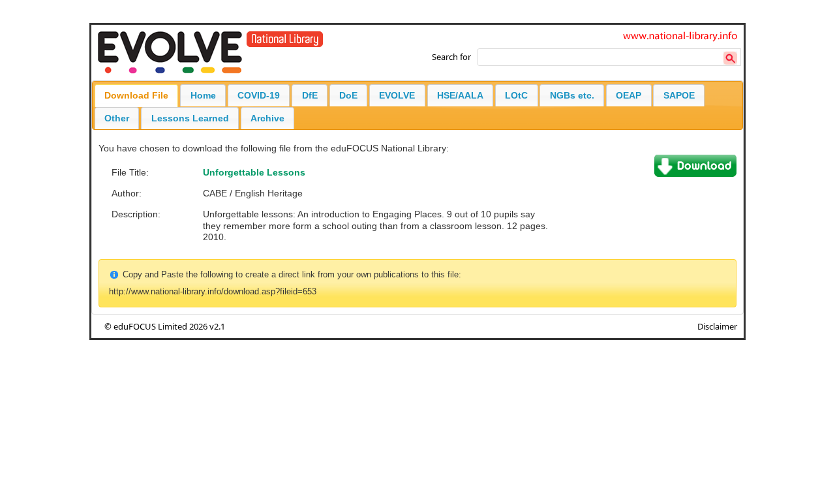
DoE (348, 95)
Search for (451, 57)
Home (203, 95)
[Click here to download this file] (695, 173)
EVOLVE (397, 95)
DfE (310, 95)
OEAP (628, 95)
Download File (136, 95)
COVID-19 (258, 95)
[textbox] (609, 57)
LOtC (516, 95)
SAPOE (679, 95)
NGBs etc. (572, 95)
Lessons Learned (190, 118)
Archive (267, 118)
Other (116, 118)
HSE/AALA (460, 95)
